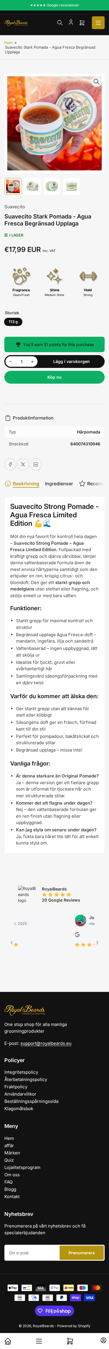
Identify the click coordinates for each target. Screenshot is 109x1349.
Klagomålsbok (18, 1108)
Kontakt (12, 1196)
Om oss (12, 1174)
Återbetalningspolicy (25, 1079)
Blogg (10, 1189)
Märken (12, 1153)
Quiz (9, 1160)
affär (9, 1145)
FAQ (8, 1182)
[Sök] (59, 22)
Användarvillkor (20, 1094)
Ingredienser (59, 483)
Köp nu (54, 377)
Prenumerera (82, 1252)
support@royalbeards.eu (46, 1043)
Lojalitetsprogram (22, 1167)
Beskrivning (26, 483)
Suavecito (14, 206)
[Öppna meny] (98, 22)
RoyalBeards (43, 1326)
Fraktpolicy (15, 1086)
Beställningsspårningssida (31, 1101)
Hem (8, 42)
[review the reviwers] (67, 935)
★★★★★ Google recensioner (54, 5)
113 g (13, 321)
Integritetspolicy (21, 1072)
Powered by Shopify (73, 1326)
